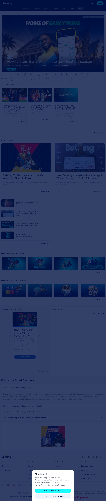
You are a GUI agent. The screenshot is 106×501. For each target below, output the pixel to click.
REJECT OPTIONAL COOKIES (53, 496)
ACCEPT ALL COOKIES (53, 491)
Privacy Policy (46, 485)
